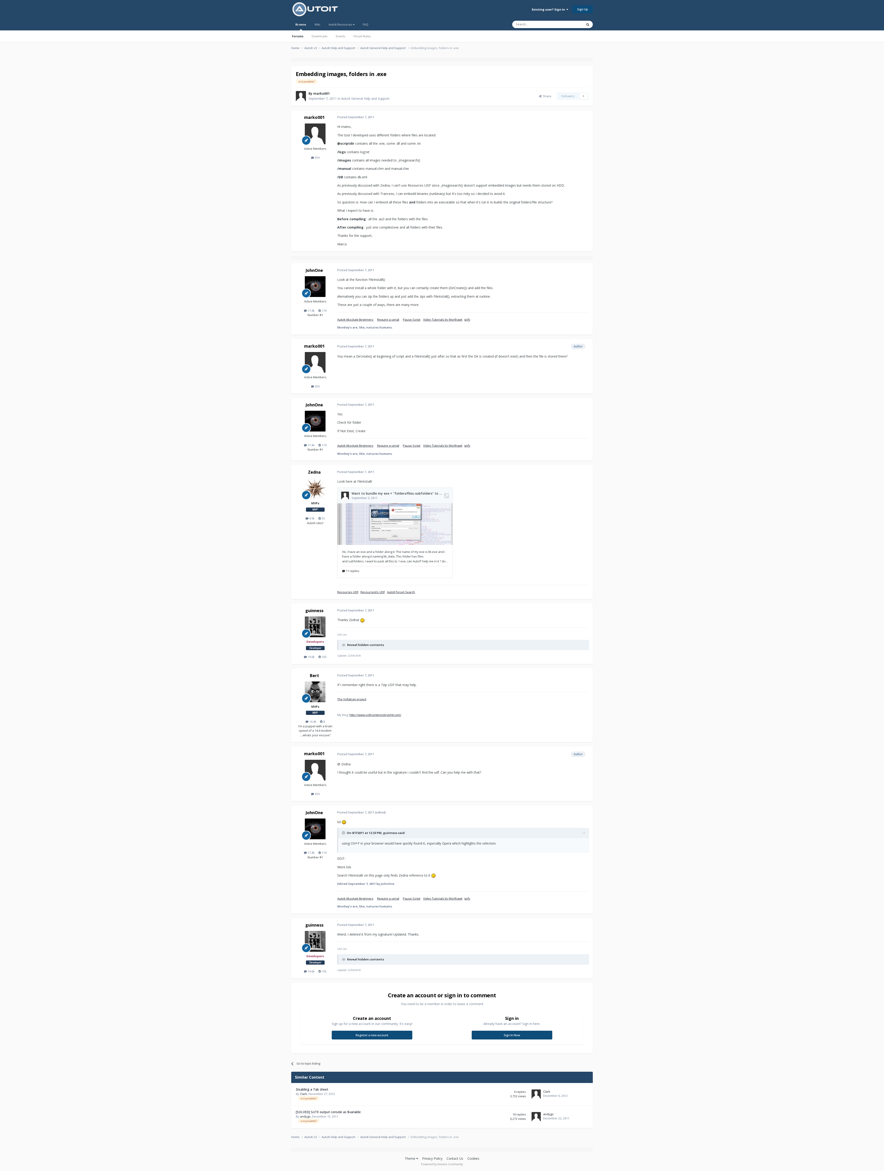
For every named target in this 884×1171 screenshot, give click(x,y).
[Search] (588, 24)
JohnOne (314, 270)
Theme (410, 1158)
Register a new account (372, 1035)
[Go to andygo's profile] (536, 1116)
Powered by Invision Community (442, 1164)
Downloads (320, 36)
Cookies (473, 1158)
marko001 (321, 93)
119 (323, 310)
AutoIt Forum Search (401, 592)
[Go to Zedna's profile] (315, 488)
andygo (305, 1116)
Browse (300, 24)
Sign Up (582, 9)
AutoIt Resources (341, 24)
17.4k (311, 310)
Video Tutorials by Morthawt (442, 319)
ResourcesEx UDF (373, 592)
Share (546, 96)
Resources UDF (347, 592)
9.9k (311, 518)
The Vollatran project (351, 699)
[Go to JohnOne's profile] (315, 286)
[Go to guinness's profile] (315, 626)
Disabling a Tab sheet (312, 1089)
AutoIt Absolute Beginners (355, 319)
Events (340, 36)
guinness (314, 610)
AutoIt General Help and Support (365, 98)
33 (323, 518)
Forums (297, 36)
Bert (314, 675)
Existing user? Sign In (549, 9)
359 (317, 158)
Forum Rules (362, 36)
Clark (303, 1094)
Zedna (314, 472)
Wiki (317, 24)
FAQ (365, 24)
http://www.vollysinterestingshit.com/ (375, 715)
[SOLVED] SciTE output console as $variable (328, 1112)
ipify (467, 319)
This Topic (569, 24)
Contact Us (455, 1158)
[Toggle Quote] (344, 833)
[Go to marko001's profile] (301, 96)
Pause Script (411, 319)
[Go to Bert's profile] (315, 691)
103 (323, 657)
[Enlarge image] (362, 620)
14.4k (312, 721)
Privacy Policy (432, 1158)
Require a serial (388, 319)
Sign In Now (512, 1035)
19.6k (311, 657)
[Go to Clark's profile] (536, 1094)
